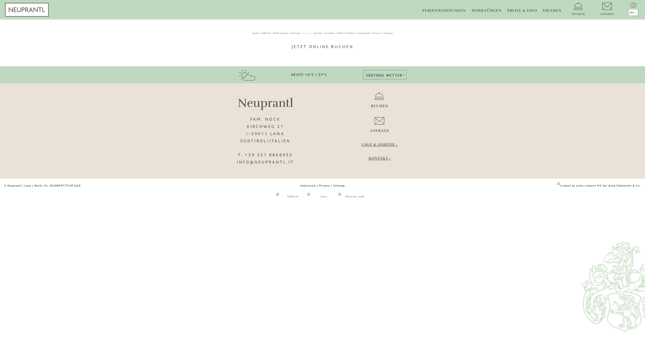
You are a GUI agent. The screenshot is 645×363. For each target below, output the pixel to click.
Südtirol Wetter (346, 33)
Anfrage (295, 33)
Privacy (376, 33)
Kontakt (329, 33)
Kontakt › (380, 158)
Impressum (363, 33)
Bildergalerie (281, 33)
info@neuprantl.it (265, 162)
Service (266, 33)
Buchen (307, 33)
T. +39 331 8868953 (265, 155)
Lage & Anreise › (379, 144)
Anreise (318, 33)
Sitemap (388, 33)
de (632, 12)
